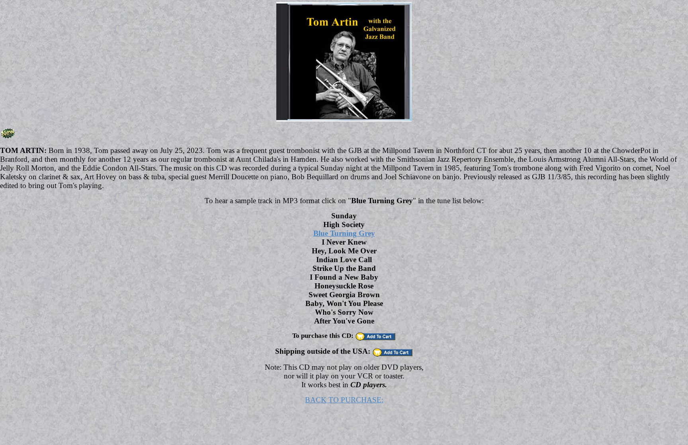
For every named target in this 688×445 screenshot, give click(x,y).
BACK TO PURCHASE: (344, 400)
